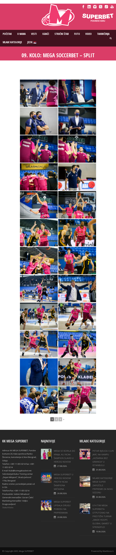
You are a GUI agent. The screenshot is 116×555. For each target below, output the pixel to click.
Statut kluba (7, 507)
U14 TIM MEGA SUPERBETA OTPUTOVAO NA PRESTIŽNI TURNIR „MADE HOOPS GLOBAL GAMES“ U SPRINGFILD (102, 516)
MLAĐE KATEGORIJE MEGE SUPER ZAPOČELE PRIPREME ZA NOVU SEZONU (102, 485)
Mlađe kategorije (12, 42)
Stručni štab (62, 34)
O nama (21, 34)
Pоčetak (7, 34)
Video (88, 34)
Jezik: (30, 42)
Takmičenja (103, 34)
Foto (77, 34)
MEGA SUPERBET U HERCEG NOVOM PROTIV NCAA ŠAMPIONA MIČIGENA (63, 481)
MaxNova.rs (108, 551)
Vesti (34, 34)
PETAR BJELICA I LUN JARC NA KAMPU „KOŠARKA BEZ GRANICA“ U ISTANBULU (103, 458)
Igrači (45, 34)
